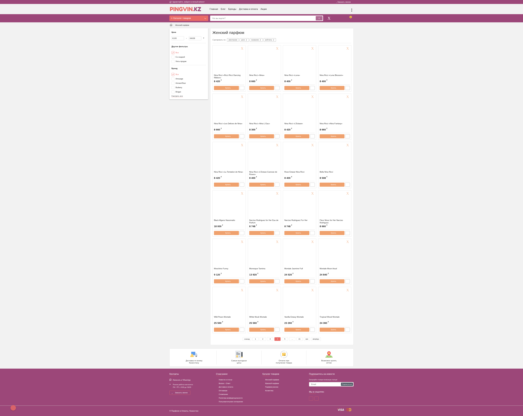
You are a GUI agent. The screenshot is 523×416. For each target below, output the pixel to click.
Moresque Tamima (257, 268)
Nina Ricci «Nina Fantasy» (331, 123)
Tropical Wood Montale (330, 317)
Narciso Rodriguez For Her (296, 220)
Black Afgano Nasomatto (224, 220)
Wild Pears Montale (222, 317)
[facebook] (311, 399)
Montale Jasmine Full (293, 268)
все (307, 339)
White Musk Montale (258, 317)
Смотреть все (177, 96)
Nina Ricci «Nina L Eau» (259, 123)
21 (299, 339)
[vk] (316, 399)
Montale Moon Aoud (328, 268)
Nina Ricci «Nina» (256, 75)
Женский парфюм (272, 380)
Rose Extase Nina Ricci (294, 172)
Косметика (269, 391)
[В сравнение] (242, 88)
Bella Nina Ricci (326, 172)
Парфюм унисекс (271, 387)
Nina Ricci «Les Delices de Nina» (228, 123)
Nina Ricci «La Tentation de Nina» (228, 172)
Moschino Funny (221, 268)
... (292, 339)
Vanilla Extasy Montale (294, 317)
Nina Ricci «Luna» (292, 75)
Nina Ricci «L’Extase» (293, 123)
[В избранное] (242, 48)
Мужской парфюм (272, 383)
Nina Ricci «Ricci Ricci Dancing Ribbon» (227, 76)
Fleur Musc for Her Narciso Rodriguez (331, 221)
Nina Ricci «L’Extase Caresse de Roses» (263, 173)
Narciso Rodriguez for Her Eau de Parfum (263, 221)
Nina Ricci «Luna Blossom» (331, 75)
